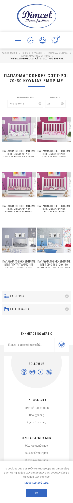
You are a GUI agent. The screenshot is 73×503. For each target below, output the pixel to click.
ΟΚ (36, 492)
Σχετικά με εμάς (36, 422)
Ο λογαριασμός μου (36, 445)
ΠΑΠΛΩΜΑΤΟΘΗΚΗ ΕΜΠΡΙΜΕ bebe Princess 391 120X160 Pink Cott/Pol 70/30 (18, 211)
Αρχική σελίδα (9, 53)
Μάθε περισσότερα (36, 482)
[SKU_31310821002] (19, 240)
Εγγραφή (62, 345)
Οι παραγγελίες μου (36, 460)
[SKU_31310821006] (19, 129)
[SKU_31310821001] (54, 240)
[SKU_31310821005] (54, 129)
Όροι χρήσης (36, 415)
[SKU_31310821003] (54, 185)
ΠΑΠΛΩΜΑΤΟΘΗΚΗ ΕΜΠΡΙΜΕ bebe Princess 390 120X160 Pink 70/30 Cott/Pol (54, 211)
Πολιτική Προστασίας (36, 407)
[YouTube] (40, 371)
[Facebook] (24, 371)
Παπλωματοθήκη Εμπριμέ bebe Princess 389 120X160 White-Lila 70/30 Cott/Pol (18, 155)
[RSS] (49, 371)
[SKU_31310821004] (19, 185)
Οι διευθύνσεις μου (36, 452)
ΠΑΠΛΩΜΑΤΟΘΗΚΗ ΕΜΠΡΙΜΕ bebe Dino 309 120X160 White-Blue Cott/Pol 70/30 (54, 265)
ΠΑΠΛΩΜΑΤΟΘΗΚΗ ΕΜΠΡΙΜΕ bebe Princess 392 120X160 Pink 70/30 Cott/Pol (54, 155)
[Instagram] (32, 371)
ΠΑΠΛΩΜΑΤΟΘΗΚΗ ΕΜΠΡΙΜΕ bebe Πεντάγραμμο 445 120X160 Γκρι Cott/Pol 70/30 (18, 266)
